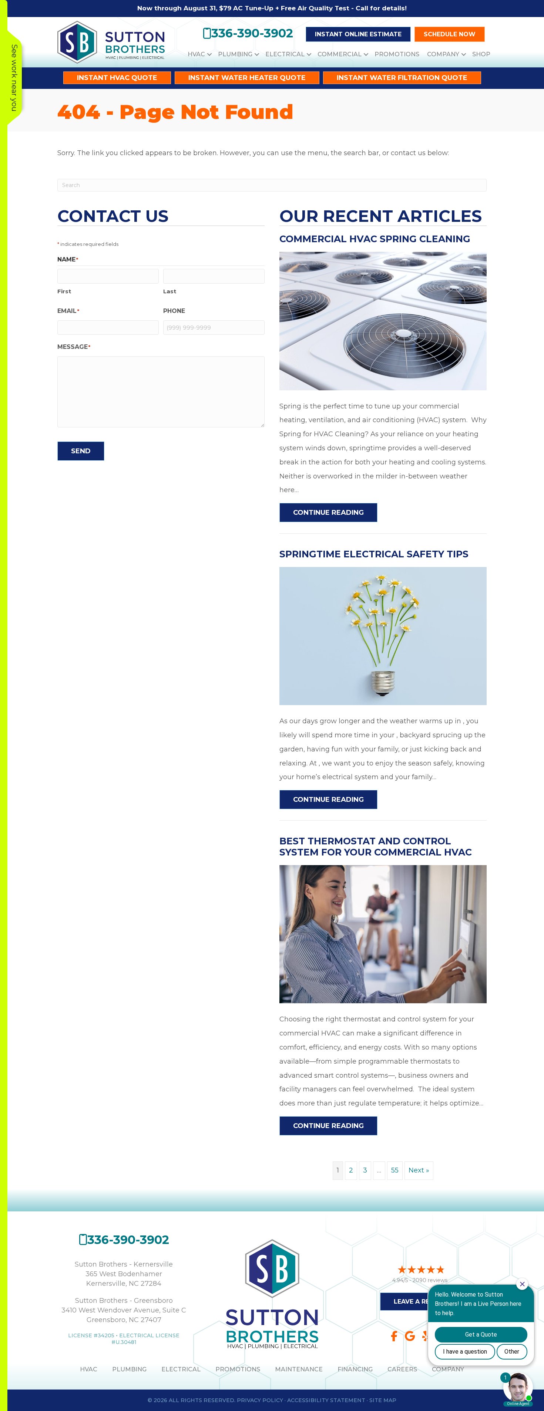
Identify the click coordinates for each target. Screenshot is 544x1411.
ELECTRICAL (181, 1369)
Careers (402, 1369)
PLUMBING (129, 1369)
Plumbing (235, 54)
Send (81, 451)
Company (443, 54)
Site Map (382, 1400)
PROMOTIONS (237, 1369)
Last (169, 291)
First (64, 291)
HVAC (196, 54)
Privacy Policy (260, 1400)
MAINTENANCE (299, 1369)
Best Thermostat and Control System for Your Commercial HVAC (375, 846)
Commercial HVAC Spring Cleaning (374, 238)
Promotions (397, 54)
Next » (419, 1170)
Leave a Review (420, 1301)
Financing (355, 1369)
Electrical (285, 54)
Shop (481, 54)
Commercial (340, 54)
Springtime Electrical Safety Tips (374, 554)
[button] (209, 54)
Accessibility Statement (326, 1400)
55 (395, 1170)
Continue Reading (335, 512)
